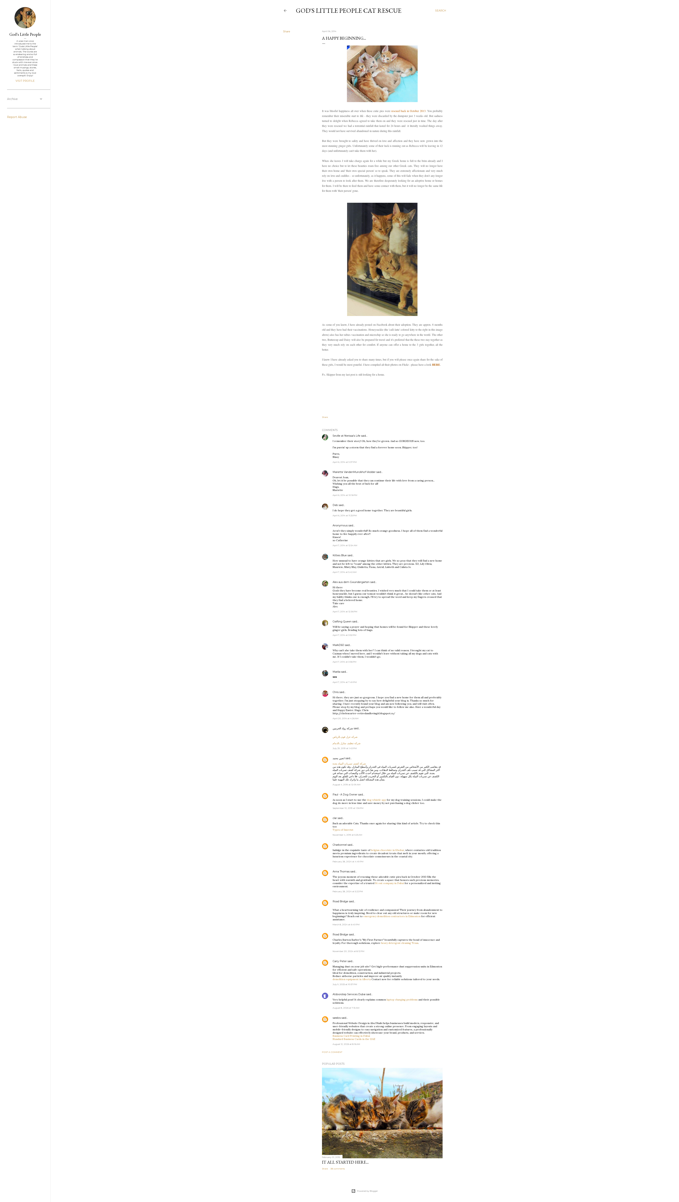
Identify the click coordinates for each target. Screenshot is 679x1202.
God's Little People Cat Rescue (348, 10)
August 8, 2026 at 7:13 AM (346, 1008)
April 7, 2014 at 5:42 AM (344, 572)
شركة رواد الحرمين (343, 728)
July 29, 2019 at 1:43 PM (345, 748)
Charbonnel (340, 844)
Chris (336, 692)
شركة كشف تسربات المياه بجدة (349, 763)
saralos (337, 1017)
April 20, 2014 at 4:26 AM (345, 718)
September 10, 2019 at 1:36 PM (348, 808)
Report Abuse (17, 117)
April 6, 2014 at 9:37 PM (345, 462)
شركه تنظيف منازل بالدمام (347, 743)
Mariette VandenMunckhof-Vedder (354, 472)
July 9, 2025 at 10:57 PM (345, 984)
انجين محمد (339, 758)
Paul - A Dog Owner (345, 794)
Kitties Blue (340, 555)
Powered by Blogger (367, 1191)
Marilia (336, 671)
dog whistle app (376, 799)
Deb (335, 505)
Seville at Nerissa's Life (346, 435)
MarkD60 (338, 645)
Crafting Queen (342, 621)
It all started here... (345, 1162)
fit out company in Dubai (389, 883)
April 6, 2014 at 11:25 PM (345, 515)
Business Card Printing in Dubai (351, 1035)
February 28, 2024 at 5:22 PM (348, 891)
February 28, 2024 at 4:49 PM (348, 861)
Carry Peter (340, 961)
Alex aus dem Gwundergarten (351, 582)
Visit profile (25, 80)
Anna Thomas (341, 871)
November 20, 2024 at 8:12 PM (348, 951)
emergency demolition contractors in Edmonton (391, 916)
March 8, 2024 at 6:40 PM (346, 924)
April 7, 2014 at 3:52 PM (344, 635)
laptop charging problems (402, 999)
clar (335, 818)
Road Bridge (340, 901)
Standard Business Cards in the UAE (354, 1039)
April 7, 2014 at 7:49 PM (345, 682)
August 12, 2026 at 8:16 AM (346, 1044)
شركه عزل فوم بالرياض (345, 736)
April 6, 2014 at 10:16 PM (345, 495)
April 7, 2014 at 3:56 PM (344, 661)
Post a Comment (332, 1052)
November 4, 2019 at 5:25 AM (347, 834)
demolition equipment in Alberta (352, 979)
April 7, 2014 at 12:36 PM (345, 611)
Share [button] (286, 31)
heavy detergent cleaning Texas (399, 943)
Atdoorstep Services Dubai (349, 994)
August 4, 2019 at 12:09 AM (346, 784)
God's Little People (25, 34)
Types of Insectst (343, 829)
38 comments (337, 1168)
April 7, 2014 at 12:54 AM (345, 545)
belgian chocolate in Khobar (387, 850)
